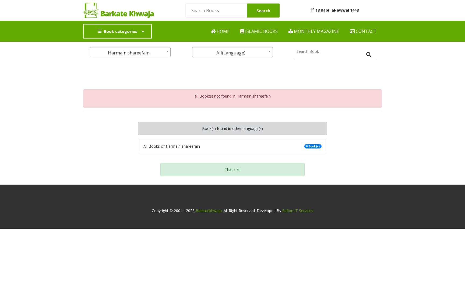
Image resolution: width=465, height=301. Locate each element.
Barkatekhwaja (209, 210)
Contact (365, 31)
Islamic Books (261, 31)
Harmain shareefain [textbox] (129, 53)
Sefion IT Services (297, 210)
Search (263, 10)
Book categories (120, 31)
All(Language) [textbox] (230, 53)
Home (223, 31)
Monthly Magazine (316, 31)
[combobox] (130, 52)
